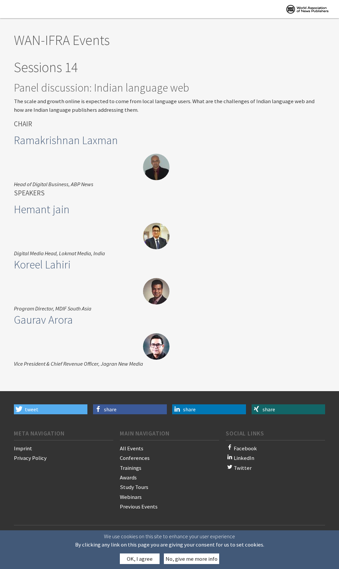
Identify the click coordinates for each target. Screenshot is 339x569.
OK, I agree (140, 558)
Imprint (23, 448)
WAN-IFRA (307, 9)
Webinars (131, 497)
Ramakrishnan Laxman (66, 140)
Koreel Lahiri (42, 264)
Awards (128, 477)
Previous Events (139, 506)
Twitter (243, 467)
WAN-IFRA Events (62, 40)
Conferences (135, 458)
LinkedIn (244, 458)
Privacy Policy (30, 458)
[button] (50, 409)
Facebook (245, 448)
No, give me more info (192, 558)
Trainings (130, 467)
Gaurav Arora (43, 320)
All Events (131, 448)
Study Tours (134, 487)
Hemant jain (42, 209)
